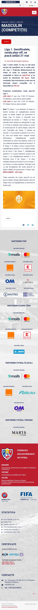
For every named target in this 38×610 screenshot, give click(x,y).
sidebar (6, 41)
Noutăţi (12, 22)
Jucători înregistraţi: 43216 (13, 527)
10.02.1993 (5, 501)
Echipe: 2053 (8, 522)
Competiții (19, 22)
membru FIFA (25, 499)
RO (32, 5)
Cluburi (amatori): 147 (11, 524)
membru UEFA (6, 499)
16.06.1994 (33, 499)
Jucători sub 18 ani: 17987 (12, 532)
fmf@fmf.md (9, 585)
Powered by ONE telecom (30, 604)
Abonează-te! (11, 2)
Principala (5, 22)
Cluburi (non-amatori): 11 (12, 529)
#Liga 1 (8, 218)
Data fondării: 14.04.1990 (12, 519)
